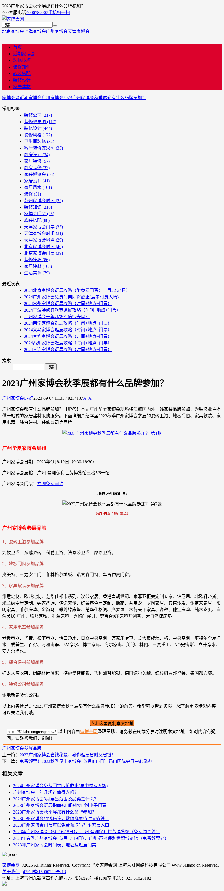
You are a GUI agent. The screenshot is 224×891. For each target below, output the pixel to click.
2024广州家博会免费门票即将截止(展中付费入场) (71, 297)
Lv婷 (28, 398)
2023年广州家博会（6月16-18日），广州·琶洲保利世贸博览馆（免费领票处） (86, 831)
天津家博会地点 (43, 240)
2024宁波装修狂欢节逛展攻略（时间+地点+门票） (72, 310)
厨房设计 (37, 154)
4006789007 (37, 12)
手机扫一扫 (59, 12)
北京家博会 (13, 31)
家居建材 (22, 86)
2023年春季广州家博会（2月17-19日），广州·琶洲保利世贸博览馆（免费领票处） (91, 838)
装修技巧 (22, 60)
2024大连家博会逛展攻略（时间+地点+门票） (68, 349)
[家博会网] (13, 19)
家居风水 (38, 187)
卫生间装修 (39, 141)
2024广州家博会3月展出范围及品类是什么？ (55, 799)
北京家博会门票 (43, 253)
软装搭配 (22, 73)
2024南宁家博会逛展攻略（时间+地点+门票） (68, 323)
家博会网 (11, 97)
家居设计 (37, 181)
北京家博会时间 (43, 246)
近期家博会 (24, 53)
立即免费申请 (50, 483)
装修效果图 (40, 121)
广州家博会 (57, 31)
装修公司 (38, 115)
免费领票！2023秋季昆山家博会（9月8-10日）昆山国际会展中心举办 (86, 761)
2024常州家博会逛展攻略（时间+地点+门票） (68, 303)
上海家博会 (35, 31)
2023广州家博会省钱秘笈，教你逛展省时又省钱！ (68, 754)
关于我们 (11, 871)
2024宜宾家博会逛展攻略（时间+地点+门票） (68, 336)
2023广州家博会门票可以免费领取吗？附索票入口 (61, 825)
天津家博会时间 (43, 233)
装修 (32, 194)
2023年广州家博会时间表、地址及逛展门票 (54, 845)
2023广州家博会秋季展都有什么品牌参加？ (104, 97)
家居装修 (37, 161)
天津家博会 (79, 31)
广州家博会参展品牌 (22, 748)
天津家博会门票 (43, 227)
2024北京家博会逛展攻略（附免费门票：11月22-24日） (77, 290)
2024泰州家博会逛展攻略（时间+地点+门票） (68, 343)
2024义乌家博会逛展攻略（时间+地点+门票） (68, 329)
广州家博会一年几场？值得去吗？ (57, 316)
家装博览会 (39, 174)
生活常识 (37, 273)
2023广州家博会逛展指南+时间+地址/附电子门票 (60, 805)
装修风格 (38, 135)
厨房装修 (37, 167)
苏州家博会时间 (43, 200)
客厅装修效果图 (43, 148)
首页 (17, 47)
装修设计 (22, 80)
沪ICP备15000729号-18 (44, 871)
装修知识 (22, 67)
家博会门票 (39, 213)
